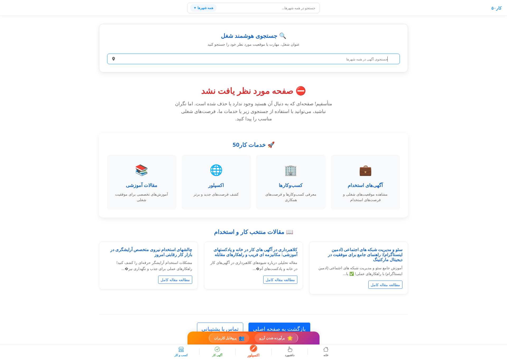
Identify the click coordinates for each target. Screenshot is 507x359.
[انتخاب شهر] (113, 59)
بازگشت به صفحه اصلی (279, 328)
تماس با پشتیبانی (220, 328)
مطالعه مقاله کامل (385, 284)
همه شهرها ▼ (203, 7)
